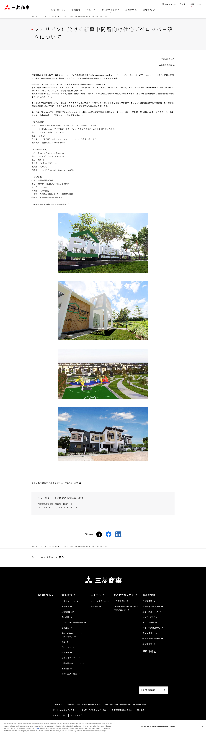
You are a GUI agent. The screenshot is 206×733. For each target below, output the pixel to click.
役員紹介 (65, 628)
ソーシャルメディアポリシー (65, 710)
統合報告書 (147, 644)
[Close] (202, 726)
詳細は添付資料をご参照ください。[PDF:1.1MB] (54, 483)
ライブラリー (148, 633)
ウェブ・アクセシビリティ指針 (94, 710)
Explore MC (58, 10)
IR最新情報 (147, 601)
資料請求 (150, 690)
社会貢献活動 (119, 601)
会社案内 (65, 652)
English (198, 4)
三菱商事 (17, 7)
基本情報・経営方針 (151, 606)
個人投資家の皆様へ (151, 638)
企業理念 (65, 606)
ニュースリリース (53, 16)
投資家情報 (131, 10)
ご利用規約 (57, 704)
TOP (33, 16)
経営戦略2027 (68, 612)
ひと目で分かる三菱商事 (72, 622)
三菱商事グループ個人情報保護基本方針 (84, 704)
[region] (103, 726)
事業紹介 (65, 668)
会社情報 (76, 10)
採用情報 (147, 10)
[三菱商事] (103, 579)
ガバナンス (66, 647)
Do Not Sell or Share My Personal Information (125, 704)
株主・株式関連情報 (151, 628)
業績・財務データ (150, 612)
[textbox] (182, 4)
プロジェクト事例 (69, 674)
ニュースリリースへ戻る (50, 557)
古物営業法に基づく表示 (122, 710)
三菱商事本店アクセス (71, 663)
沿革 (63, 642)
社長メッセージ (68, 601)
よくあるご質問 (59, 715)
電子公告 (141, 710)
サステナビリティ (111, 10)
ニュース (91, 10)
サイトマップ (76, 715)
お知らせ (94, 606)
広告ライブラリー (69, 658)
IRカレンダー (148, 622)
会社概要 (65, 617)
